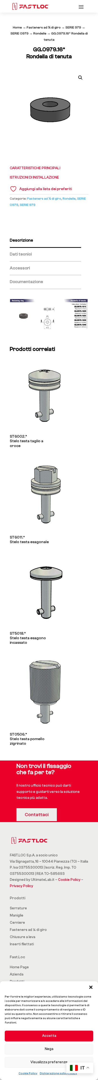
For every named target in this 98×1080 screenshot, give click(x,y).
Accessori (20, 268)
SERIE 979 (73, 27)
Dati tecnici (21, 254)
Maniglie (16, 915)
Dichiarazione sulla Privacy (58, 1073)
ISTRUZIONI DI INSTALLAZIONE (34, 177)
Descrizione (21, 240)
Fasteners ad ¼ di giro (44, 27)
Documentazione (26, 281)
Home (17, 27)
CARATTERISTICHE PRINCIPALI (35, 168)
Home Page (19, 967)
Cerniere (17, 923)
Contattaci (37, 814)
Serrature (18, 908)
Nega (49, 1049)
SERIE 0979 (19, 33)
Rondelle (39, 33)
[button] (90, 987)
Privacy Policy (21, 886)
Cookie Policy (28, 1073)
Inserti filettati (22, 944)
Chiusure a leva (22, 937)
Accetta (49, 1036)
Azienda (16, 974)
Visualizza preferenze (49, 1062)
